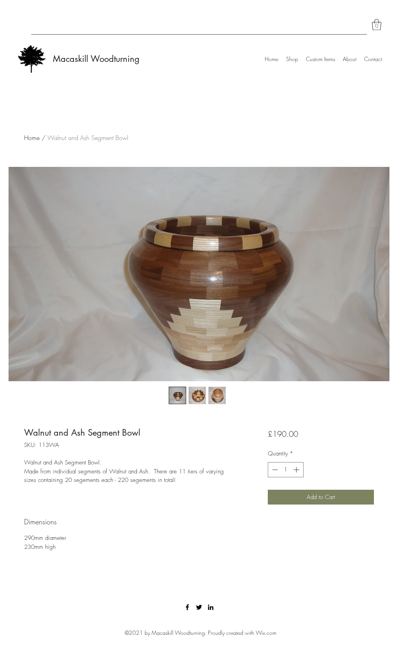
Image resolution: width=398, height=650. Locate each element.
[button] (376, 24)
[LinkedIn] (211, 607)
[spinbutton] (285, 470)
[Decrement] (274, 470)
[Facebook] (187, 607)
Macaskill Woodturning (96, 58)
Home (32, 137)
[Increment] (297, 470)
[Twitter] (199, 607)
